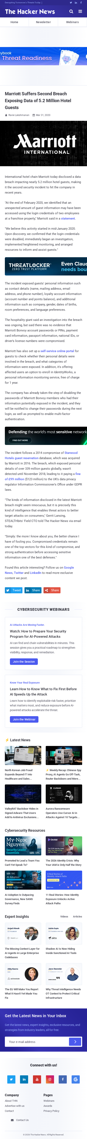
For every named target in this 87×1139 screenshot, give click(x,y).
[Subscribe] (75, 1042)
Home (14, 22)
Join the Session (24, 661)
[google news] (75, 1079)
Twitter (18, 573)
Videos (64, 916)
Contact (9, 1110)
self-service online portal (57, 351)
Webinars (72, 22)
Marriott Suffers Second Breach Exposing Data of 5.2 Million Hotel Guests (38, 100)
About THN (11, 1100)
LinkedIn (35, 573)
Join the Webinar (24, 719)
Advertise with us (14, 1105)
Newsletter (43, 22)
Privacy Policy (51, 1110)
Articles (77, 916)
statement (68, 218)
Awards (48, 1105)
